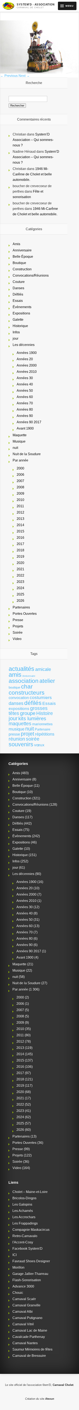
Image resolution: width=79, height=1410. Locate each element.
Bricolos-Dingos (24, 1198)
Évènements (22, 307)
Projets (18, 626)
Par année (20, 460)
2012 (20, 512)
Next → (24, 76)
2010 (20, 500)
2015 (20, 531)
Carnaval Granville (26, 1305)
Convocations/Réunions (31, 275)
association (24, 680)
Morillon (18, 1267)
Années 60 (25, 397)
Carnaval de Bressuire (29, 1355)
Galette (18, 319)
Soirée (18, 632)
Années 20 (25, 359)
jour (15, 338)
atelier (47, 681)
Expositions (21, 313)
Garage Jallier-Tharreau (30, 1274)
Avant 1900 (25, 428)
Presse (18, 620)
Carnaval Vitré (23, 1324)
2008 (20, 487)
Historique (20, 326)
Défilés (18, 294)
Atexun (49, 1398)
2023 (20, 581)
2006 (20, 474)
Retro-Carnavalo (24, 1236)
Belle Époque (23, 256)
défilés (33, 703)
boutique (14, 687)
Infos (16, 332)
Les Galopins (22, 1204)
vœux (39, 745)
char (27, 686)
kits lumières (32, 718)
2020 (20, 563)
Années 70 (25, 403)
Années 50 (25, 390)
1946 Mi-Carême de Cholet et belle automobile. (32, 174)
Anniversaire (22, 250)
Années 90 (25, 416)
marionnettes (42, 724)
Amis (16, 244)
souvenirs (21, 744)
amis (15, 674)
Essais (18, 300)
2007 (20, 481)
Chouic (17, 1292)
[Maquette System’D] (39, 72)
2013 (20, 518)
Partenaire (42, 729)
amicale (43, 669)
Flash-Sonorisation (26, 1280)
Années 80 (25, 409)
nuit (15, 447)
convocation (19, 698)
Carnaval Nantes (25, 1343)
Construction (22, 269)
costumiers (41, 697)
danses (16, 703)
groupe (27, 713)
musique (16, 729)
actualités (21, 668)
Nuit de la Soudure (27, 454)
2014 (20, 525)
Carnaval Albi (22, 1311)
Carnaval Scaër (24, 1299)
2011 (20, 506)
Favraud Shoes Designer (31, 1261)
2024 (20, 588)
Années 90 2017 (29, 422)
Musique (19, 441)
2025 (20, 594)
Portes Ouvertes (25, 613)
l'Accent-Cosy (22, 1242)
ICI (14, 1255)
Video (17, 639)
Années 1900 (27, 353)
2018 (20, 550)
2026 (20, 600)
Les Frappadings (25, 1223)
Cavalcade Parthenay (28, 1337)
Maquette (20, 435)
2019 (20, 556)
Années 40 (25, 384)
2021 (20, 569)
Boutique (19, 263)
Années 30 (25, 378)
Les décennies (24, 345)
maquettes (20, 723)
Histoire (44, 713)
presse (14, 734)
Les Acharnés (22, 1211)
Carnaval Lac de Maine (29, 1330)
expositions (19, 708)
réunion (17, 739)
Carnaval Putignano (27, 1318)
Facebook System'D (27, 1248)
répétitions (44, 734)
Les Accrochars (23, 1217)
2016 (20, 537)
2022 (20, 575)
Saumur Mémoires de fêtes (32, 1349)
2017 (20, 544)
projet (27, 734)
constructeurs (26, 692)
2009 (20, 493)
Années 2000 (27, 365)
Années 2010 (27, 371)
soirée (32, 739)
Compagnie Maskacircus (31, 1229)
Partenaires (21, 607)
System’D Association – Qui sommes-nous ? (33, 140)
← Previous (9, 76)
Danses (18, 288)
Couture (19, 282)
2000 (20, 468)
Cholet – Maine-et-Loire (30, 1192)
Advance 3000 (23, 1286)
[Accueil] (8, 6)
